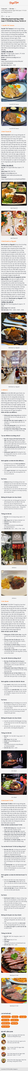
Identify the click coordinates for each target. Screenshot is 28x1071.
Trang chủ (4, 8)
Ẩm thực (11, 8)
